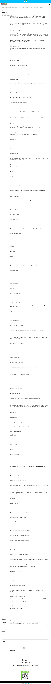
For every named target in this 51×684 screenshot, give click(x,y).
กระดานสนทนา (5, 7)
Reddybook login (13, 49)
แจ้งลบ (47, 11)
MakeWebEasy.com (27, 683)
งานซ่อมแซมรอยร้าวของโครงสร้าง (15, 7)
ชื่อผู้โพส (4, 641)
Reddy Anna (12, 117)
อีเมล (3, 643)
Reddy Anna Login (37, 117)
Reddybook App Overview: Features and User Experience (32, 7)
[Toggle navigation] (50, 4)
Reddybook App (34, 23)
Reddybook (43, 117)
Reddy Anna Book (18, 117)
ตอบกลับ (13, 650)
